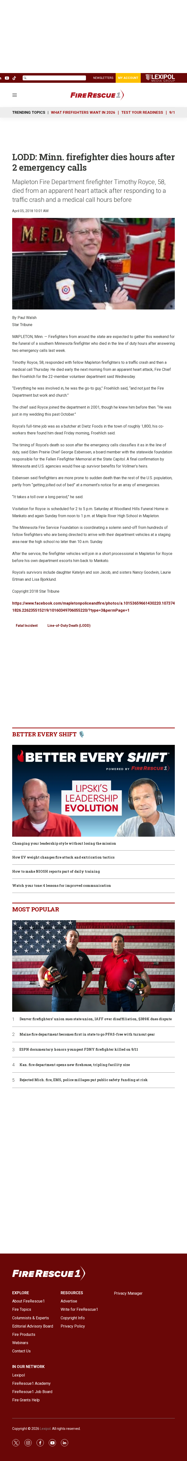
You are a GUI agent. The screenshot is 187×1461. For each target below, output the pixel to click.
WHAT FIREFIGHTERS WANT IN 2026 (83, 112)
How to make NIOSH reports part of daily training (56, 872)
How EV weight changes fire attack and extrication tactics (63, 857)
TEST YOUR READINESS (142, 112)
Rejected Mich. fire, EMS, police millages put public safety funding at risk (83, 1080)
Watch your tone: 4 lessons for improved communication (61, 886)
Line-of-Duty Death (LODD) (69, 625)
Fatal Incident (27, 625)
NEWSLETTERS (103, 78)
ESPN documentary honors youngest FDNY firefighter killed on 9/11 (78, 1050)
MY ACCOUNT (128, 78)
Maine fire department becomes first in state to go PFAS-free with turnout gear (87, 1034)
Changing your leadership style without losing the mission (64, 844)
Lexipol (45, 1429)
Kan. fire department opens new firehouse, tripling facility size (74, 1065)
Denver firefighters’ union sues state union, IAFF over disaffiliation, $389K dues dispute (95, 1019)
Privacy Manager (128, 1293)
